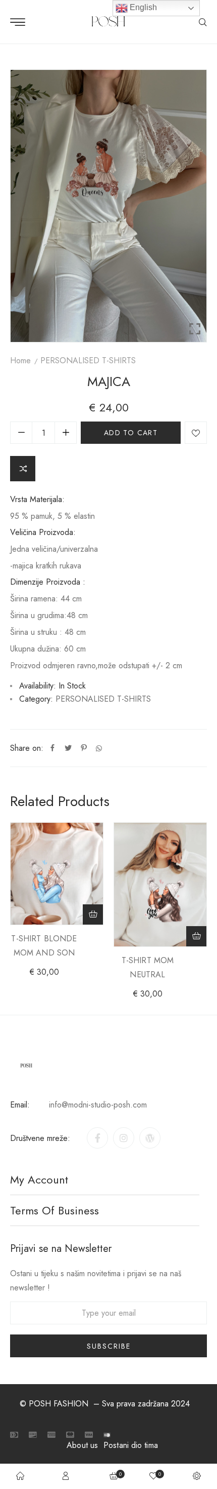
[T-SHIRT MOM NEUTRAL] (160, 884)
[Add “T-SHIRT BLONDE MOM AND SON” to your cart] (93, 914)
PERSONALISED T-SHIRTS (88, 360)
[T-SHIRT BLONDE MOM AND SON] (57, 874)
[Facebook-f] (97, 1138)
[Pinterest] (83, 748)
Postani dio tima (130, 1445)
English (142, 7)
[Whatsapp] (99, 748)
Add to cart (130, 433)
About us (82, 1445)
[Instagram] (123, 1138)
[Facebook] (52, 748)
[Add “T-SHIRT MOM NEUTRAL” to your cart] (196, 936)
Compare (22, 468)
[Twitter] (68, 748)
